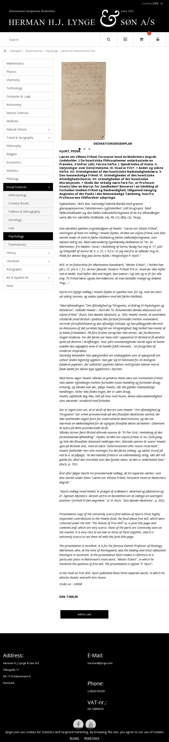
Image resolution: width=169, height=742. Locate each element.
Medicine (12, 121)
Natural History (16, 129)
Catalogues (16, 50)
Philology (12, 179)
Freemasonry (17, 244)
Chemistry (13, 80)
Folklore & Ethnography (24, 211)
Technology (14, 88)
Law (11, 228)
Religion (11, 154)
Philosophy (13, 146)
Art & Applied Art (17, 277)
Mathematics (15, 63)
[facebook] (78, 724)
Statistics (12, 170)
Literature (12, 261)
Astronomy (13, 105)
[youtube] (91, 724)
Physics (11, 72)
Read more (91, 738)
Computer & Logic (18, 96)
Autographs (14, 269)
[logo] (85, 19)
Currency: (150, 3)
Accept (74, 738)
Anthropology (17, 195)
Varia (9, 286)
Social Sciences (33, 50)
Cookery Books (18, 203)
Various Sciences (17, 113)
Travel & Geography (19, 137)
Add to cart (84, 614)
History (11, 253)
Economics (13, 162)
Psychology (52, 50)
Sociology (14, 220)
